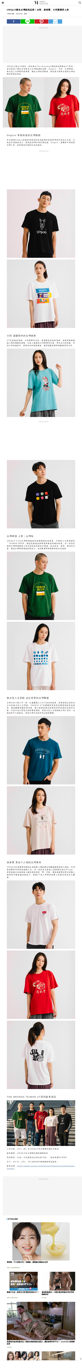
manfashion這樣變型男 (41, 3)
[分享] (13, 21)
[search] (79, 2)
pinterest (41, 21)
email (55, 21)
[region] (44, 45)
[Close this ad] (80, 1358)
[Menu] (3, 3)
